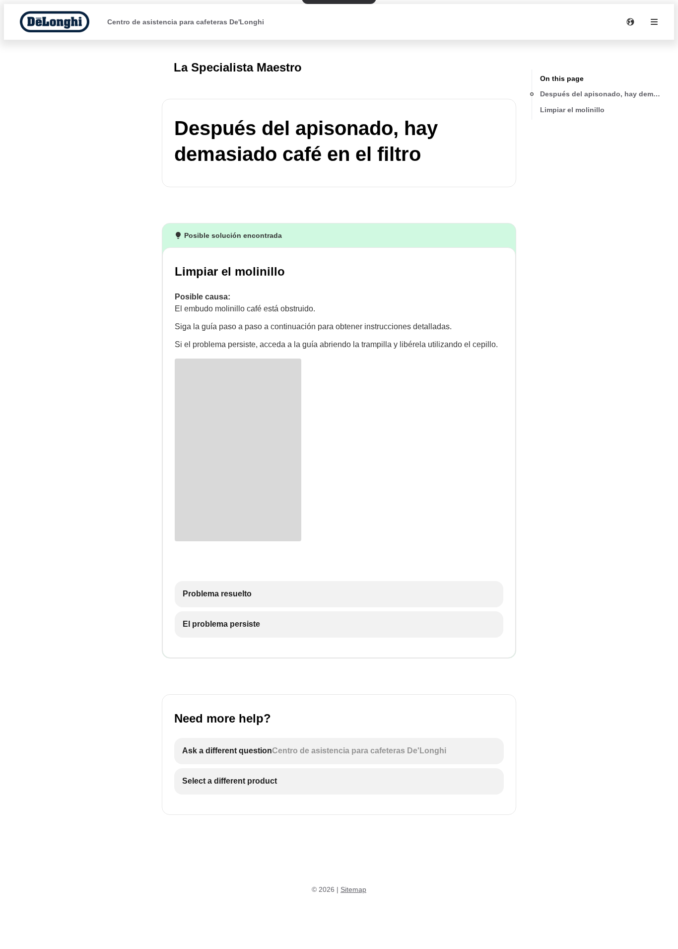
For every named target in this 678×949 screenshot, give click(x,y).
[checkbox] (339, 594)
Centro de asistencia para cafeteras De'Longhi (185, 22)
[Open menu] (654, 22)
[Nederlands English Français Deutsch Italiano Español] (630, 22)
